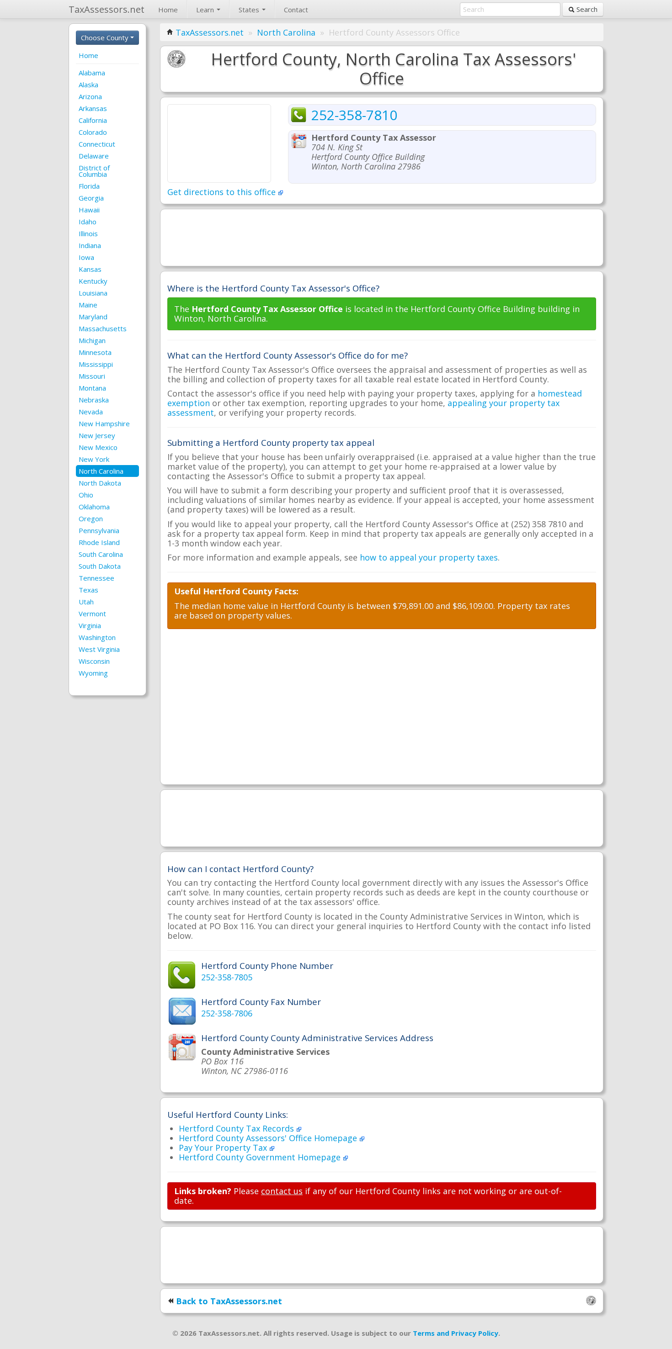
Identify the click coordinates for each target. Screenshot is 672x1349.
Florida (89, 185)
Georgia (91, 197)
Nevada (91, 411)
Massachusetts (103, 328)
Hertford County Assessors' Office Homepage (269, 1137)
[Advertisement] (381, 236)
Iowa (86, 257)
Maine (88, 304)
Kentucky (93, 281)
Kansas (90, 269)
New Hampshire (104, 423)
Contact (296, 9)
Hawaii (89, 209)
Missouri (92, 376)
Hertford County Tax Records (237, 1128)
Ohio (86, 494)
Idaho (87, 221)
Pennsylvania (99, 530)
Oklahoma (94, 506)
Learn (206, 9)
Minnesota (95, 352)
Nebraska (94, 399)
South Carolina (101, 554)
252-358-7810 (354, 115)
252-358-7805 (226, 977)
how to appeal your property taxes (429, 557)
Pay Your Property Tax (224, 1147)
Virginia (90, 625)
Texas (88, 589)
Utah (86, 601)
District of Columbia (94, 171)
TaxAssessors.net (210, 32)
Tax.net (106, 9)
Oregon (91, 518)
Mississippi (96, 364)
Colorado (93, 132)
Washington (97, 637)
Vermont (92, 613)
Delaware (94, 155)
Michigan (92, 340)
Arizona (90, 96)
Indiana (90, 245)
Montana (92, 387)
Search (586, 9)
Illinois (88, 233)
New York (94, 459)
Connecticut (97, 143)
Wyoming (93, 672)
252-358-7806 (226, 1013)
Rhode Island (99, 542)
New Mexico (98, 447)
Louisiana (93, 292)
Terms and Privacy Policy (455, 1333)
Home (168, 9)
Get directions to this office (222, 191)
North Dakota (100, 482)
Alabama (92, 72)
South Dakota (100, 566)
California (93, 120)
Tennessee (96, 577)
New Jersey (97, 435)
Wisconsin (94, 661)
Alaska (88, 84)
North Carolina (101, 471)
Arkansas (93, 108)
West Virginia (99, 649)
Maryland (93, 316)
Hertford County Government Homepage (261, 1157)
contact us (282, 1190)
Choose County (105, 37)
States (250, 9)
